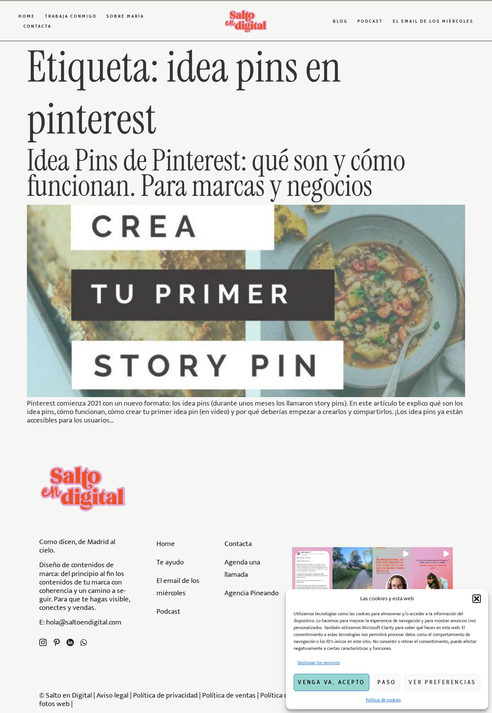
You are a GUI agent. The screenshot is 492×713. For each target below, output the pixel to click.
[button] (476, 599)
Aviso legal (112, 695)
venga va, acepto (331, 682)
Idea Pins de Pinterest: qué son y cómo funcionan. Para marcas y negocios (216, 173)
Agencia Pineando (251, 593)
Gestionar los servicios (319, 662)
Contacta (37, 26)
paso (386, 682)
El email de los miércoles (433, 21)
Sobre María (125, 16)
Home (26, 16)
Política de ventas (229, 695)
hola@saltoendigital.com (83, 622)
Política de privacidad (166, 695)
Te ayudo (170, 562)
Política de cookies (383, 700)
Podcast (370, 21)
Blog (340, 21)
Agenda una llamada (242, 568)
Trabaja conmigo (71, 16)
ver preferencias (442, 682)
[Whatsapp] (83, 642)
